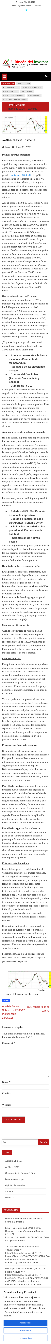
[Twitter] (26, 10)
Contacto (37, 6)
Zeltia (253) (27, 91)
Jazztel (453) (24, 83)
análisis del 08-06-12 (20, 175)
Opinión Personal (14, 1185)
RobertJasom (12, 1218)
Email (6, 1093)
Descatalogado (12, 1179)
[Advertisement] (25, 34)
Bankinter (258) (11, 91)
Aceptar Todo (25, 1323)
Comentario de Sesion (16, 1173)
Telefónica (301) (11, 87)
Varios (8, 1191)
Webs (8, 1197)
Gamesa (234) (35, 95)
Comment (8, 1043)
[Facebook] (22, 10)
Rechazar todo (25, 1338)
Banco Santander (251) (14, 95)
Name (6, 1082)
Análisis (6, 1000)
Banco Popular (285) (32, 87)
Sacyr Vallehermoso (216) (16, 99)
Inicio (14, 6)
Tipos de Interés (16, 1240)
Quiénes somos (24, 6)
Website (6, 1104)
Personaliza (25, 1330)
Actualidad (10, 1161)
